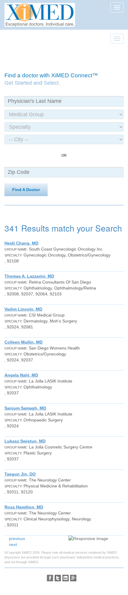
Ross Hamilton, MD (23, 507)
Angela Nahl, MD (21, 375)
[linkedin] (65, 578)
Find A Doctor (26, 189)
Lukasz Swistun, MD (25, 441)
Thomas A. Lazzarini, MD (29, 276)
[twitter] (58, 578)
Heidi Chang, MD (21, 243)
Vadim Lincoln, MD (23, 309)
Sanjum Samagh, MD (25, 408)
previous (17, 538)
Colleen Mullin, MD (23, 342)
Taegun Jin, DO (20, 474)
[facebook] (50, 578)
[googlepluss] (73, 578)
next (13, 544)
